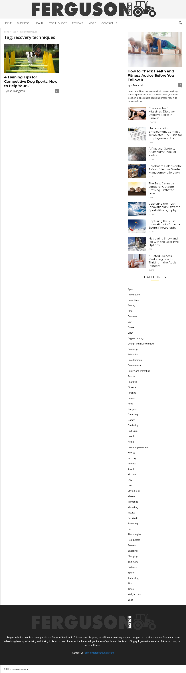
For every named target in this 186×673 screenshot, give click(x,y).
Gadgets (132, 409)
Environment (134, 365)
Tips (130, 583)
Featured (132, 381)
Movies (131, 512)
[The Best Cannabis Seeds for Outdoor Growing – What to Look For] (137, 189)
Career (131, 327)
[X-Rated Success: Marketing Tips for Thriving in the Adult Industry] (137, 261)
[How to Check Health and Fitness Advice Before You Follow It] (155, 49)
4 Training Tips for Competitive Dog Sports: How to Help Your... (30, 81)
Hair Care (133, 431)
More (92, 23)
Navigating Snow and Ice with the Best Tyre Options (164, 242)
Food (130, 403)
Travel (131, 589)
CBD (151, 197)
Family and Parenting (139, 371)
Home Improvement (138, 447)
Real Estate (134, 540)
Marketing (133, 501)
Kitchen (132, 474)
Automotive (134, 294)
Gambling (133, 414)
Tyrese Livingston (14, 91)
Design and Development (141, 343)
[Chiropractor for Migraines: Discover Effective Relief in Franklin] (137, 113)
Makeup (132, 496)
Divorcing (133, 349)
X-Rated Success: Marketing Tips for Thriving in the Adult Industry (162, 260)
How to (131, 452)
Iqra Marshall (135, 85)
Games (131, 420)
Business (23, 23)
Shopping (133, 550)
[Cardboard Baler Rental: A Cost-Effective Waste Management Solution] (137, 171)
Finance (132, 387)
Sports (131, 572)
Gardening (133, 425)
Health (39, 23)
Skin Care (133, 561)
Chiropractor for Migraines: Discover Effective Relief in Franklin (162, 113)
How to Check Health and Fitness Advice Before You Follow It (151, 75)
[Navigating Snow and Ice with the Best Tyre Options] (137, 244)
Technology (58, 23)
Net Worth (133, 518)
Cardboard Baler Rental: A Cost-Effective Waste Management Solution (165, 169)
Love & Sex (134, 490)
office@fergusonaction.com (99, 652)
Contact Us (109, 23)
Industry (132, 458)
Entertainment (135, 360)
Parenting (133, 523)
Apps (130, 289)
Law (151, 142)
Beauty (131, 305)
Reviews (77, 23)
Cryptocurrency (136, 338)
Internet (132, 463)
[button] (180, 23)
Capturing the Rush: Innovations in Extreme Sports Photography (164, 207)
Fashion (132, 376)
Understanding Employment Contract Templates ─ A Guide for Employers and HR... (165, 133)
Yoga (130, 600)
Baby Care (133, 300)
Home (8, 23)
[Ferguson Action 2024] (93, 9)
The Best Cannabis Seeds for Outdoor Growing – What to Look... (161, 188)
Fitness (132, 398)
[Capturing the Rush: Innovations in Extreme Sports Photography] (137, 209)
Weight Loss (134, 594)
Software (132, 567)
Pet (129, 529)
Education (133, 354)
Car (150, 249)
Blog (151, 159)
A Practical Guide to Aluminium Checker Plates (162, 152)
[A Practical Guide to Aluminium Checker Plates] (137, 154)
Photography (134, 534)
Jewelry (132, 469)
